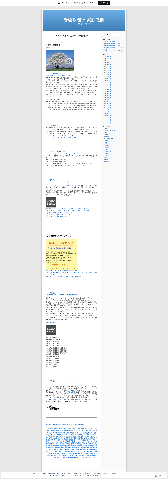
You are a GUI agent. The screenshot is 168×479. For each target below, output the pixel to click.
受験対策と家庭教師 (84, 19)
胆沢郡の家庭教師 (56, 432)
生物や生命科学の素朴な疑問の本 (113, 51)
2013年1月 (108, 107)
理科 (106, 128)
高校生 (106, 134)
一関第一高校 (57, 451)
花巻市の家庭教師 (58, 434)
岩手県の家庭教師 (53, 45)
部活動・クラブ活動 (110, 130)
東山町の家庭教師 (73, 448)
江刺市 (77, 450)
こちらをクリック (56, 195)
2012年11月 (108, 111)
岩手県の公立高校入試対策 (78, 444)
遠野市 (76, 430)
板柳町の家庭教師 (85, 448)
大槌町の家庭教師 (81, 440)
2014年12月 (108, 80)
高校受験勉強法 (50, 322)
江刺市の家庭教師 (85, 450)
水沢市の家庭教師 (68, 450)
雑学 (106, 132)
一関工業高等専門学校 (69, 451)
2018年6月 (108, 56)
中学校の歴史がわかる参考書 (112, 45)
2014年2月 (108, 95)
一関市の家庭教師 (86, 451)
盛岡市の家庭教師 (86, 428)
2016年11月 (108, 60)
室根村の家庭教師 (53, 442)
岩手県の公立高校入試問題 (61, 444)
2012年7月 (108, 119)
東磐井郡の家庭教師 (61, 448)
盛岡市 (78, 428)
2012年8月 (108, 117)
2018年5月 (108, 58)
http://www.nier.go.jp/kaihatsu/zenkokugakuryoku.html (62, 154)
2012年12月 (108, 109)
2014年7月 (108, 89)
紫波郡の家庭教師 (67, 430)
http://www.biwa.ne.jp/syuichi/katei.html (58, 75)
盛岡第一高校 (62, 428)
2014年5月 (108, 93)
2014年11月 (108, 82)
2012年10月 (108, 113)
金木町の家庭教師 (68, 432)
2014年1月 (108, 97)
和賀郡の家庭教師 (77, 438)
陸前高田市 (80, 434)
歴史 (106, 157)
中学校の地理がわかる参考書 (112, 43)
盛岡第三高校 (71, 428)
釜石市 (77, 432)
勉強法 (106, 140)
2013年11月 (108, 99)
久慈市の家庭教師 (89, 453)
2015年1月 (108, 78)
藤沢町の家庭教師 (70, 434)
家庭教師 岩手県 (51, 424)
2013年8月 (108, 105)
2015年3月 (108, 74)
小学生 (106, 149)
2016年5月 (108, 64)
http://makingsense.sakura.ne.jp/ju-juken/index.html (61, 182)
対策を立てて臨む (69, 185)
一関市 (79, 451)
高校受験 (52, 293)
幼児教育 (107, 153)
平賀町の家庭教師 (88, 446)
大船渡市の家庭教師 (57, 440)
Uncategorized (109, 138)
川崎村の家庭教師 (64, 446)
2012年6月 (108, 121)
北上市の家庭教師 (66, 438)
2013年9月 (108, 103)
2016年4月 (108, 66)
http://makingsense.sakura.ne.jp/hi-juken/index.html (61, 295)
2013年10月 (108, 101)
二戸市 (71, 455)
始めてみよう (104, 3)
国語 (106, 142)
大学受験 (52, 381)
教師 (106, 155)
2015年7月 (108, 72)
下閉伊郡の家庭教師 (61, 453)
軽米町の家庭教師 (89, 436)
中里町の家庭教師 (73, 453)
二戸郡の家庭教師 (62, 455)
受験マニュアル (59, 400)
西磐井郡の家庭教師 (65, 436)
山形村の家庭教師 (81, 442)
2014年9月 (108, 86)
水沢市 (60, 450)
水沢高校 (55, 450)
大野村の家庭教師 (89, 438)
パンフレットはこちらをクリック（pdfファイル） (61, 137)
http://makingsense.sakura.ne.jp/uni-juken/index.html (62, 383)
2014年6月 (108, 91)
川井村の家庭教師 (76, 446)
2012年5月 (108, 123)
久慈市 (81, 453)
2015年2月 (108, 76)
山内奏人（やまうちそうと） (112, 41)
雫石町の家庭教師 (53, 436)
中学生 (106, 159)
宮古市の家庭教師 (70, 442)
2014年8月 (108, 88)
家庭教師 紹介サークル (58, 73)
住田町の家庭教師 (90, 455)
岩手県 (90, 442)
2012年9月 (108, 115)
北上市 (58, 438)
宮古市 (62, 442)
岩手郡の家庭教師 (53, 446)
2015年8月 (108, 70)
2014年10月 (108, 84)
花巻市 (50, 434)
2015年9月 (108, 68)
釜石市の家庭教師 (84, 432)
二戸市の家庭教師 (78, 455)
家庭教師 (72, 392)
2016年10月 (108, 62)
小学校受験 (108, 151)
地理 (106, 144)
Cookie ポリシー (95, 475)
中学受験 (52, 180)
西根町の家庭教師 (77, 436)
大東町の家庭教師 (69, 440)
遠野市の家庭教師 (84, 430)
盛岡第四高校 (53, 428)
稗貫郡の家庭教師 (56, 430)
